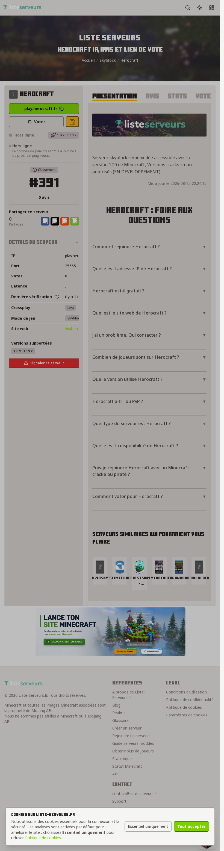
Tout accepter (191, 826)
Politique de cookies (43, 837)
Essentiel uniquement (148, 826)
